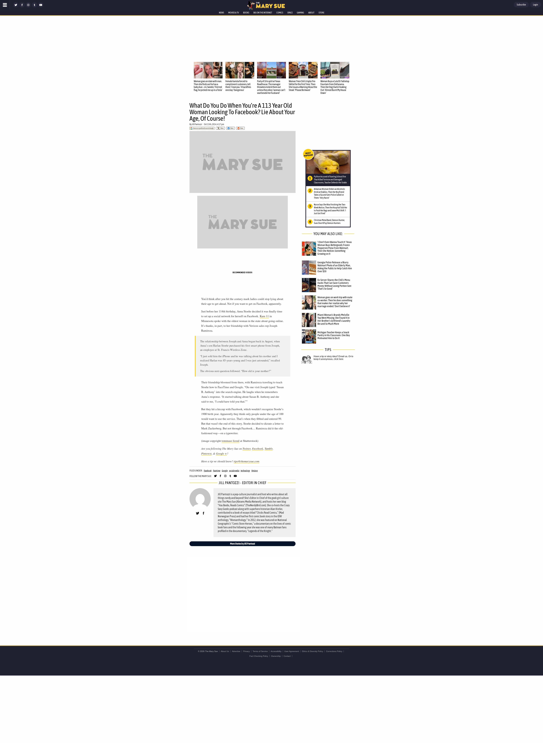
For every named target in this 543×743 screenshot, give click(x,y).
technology (245, 471)
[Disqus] (243, 594)
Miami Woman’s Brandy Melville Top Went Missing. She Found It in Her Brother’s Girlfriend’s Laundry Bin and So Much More (333, 319)
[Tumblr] (34, 7)
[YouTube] (40, 7)
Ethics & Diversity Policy (312, 651)
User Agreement (291, 651)
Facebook (257, 448)
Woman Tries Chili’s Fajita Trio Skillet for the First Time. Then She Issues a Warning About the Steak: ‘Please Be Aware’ (303, 85)
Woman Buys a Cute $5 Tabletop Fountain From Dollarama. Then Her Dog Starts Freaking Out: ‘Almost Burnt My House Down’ (334, 87)
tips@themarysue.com (246, 461)
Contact (287, 656)
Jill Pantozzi (197, 124)
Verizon (254, 471)
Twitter (247, 448)
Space (290, 12)
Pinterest (206, 453)
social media (234, 471)
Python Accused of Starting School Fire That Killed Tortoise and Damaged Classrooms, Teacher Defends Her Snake (330, 179)
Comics (279, 12)
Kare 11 (264, 316)
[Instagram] (28, 7)
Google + (221, 453)
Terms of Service (260, 651)
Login (535, 4)
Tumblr (268, 448)
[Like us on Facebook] (22, 7)
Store (321, 12)
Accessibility (276, 651)
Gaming (300, 12)
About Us (225, 651)
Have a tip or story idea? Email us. (331, 356)
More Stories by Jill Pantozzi (242, 543)
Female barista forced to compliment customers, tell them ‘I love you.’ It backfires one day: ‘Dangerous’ (238, 85)
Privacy (246, 651)
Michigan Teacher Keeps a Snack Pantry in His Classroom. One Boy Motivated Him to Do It (333, 335)
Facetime (216, 471)
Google (225, 471)
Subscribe (521, 4)
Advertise (236, 651)
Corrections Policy (334, 651)
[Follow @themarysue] (15, 7)
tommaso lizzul (230, 441)
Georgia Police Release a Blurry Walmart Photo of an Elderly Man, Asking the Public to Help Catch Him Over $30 (334, 267)
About (311, 12)
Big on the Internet (262, 12)
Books (246, 12)
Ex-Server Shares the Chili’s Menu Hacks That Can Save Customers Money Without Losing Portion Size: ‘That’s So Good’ (334, 284)
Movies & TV (233, 12)
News (221, 12)
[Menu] (5, 5)
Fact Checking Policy (258, 656)
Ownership (276, 656)
